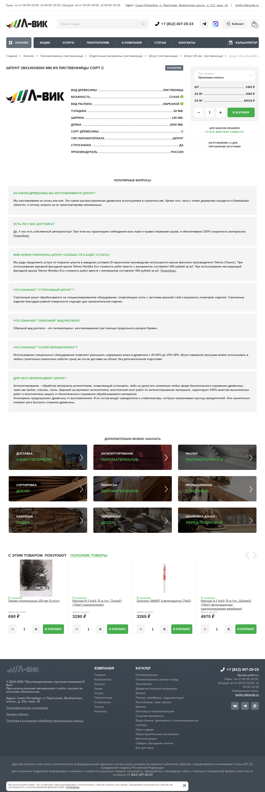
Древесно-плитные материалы (156, 688)
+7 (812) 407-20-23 (177, 24)
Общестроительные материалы (157, 734)
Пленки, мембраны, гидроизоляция (160, 697)
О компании (102, 702)
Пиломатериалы (147, 674)
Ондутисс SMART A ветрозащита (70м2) (164, 600)
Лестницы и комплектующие (155, 711)
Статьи (99, 706)
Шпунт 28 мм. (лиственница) (203, 56)
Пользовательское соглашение (27, 707)
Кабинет (238, 23)
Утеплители (144, 684)
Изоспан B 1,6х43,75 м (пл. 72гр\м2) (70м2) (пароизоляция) (97, 602)
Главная (11, 56)
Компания (104, 668)
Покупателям (103, 697)
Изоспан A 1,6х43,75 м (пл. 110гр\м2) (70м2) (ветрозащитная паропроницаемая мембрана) (226, 604)
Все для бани (145, 747)
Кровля (140, 693)
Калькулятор (246, 42)
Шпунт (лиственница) (163, 56)
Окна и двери (145, 729)
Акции (98, 688)
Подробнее (73, 787)
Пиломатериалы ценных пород (157, 679)
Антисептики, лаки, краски (153, 702)
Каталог (22, 42)
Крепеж (141, 706)
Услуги (98, 693)
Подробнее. (21, 235)
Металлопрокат (146, 738)
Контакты (100, 711)
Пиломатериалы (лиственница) (61, 56)
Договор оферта (17, 714)
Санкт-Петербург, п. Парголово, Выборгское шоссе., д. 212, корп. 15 (181, 5)
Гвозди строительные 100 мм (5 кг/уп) (34, 600)
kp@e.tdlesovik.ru (247, 5)
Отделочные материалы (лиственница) (116, 56)
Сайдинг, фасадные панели (154, 743)
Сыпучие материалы (150, 715)
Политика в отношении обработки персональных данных (45, 720)
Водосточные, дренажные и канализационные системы (167, 723)
